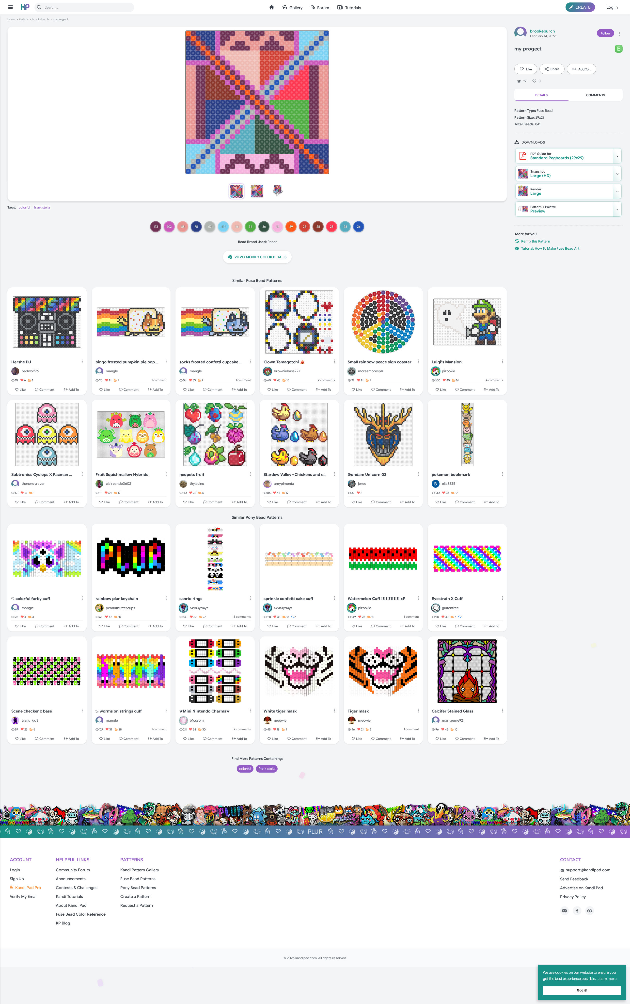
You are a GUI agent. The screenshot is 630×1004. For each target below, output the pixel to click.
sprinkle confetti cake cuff (288, 598)
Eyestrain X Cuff (447, 598)
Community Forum (73, 870)
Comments (595, 95)
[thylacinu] (183, 484)
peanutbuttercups (120, 608)
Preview (543, 209)
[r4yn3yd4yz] (183, 608)
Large (535, 191)
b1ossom (197, 720)
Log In (612, 7)
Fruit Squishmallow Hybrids (121, 474)
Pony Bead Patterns (138, 887)
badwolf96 (30, 371)
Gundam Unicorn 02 (367, 474)
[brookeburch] (520, 33)
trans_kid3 (30, 720)
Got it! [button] (582, 990)
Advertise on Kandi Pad (581, 888)
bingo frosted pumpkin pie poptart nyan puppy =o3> (127, 362)
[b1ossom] (183, 720)
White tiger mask (280, 711)
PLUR (315, 832)
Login (15, 870)
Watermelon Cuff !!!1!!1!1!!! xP (376, 598)
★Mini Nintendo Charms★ (204, 711)
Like (529, 69)
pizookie (448, 371)
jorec (362, 483)
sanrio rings (190, 598)
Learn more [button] (607, 978)
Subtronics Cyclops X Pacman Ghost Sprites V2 (43, 474)
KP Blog (63, 923)
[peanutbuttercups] (99, 608)
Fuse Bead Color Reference (81, 914)
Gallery (295, 7)
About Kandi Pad (71, 905)
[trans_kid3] (15, 720)
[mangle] (99, 371)
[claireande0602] (99, 484)
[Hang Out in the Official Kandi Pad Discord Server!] (564, 910)
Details (541, 95)
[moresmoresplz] (352, 371)
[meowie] (267, 720)
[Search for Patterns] (38, 7)
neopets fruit (192, 474)
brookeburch (40, 19)
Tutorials (353, 7)
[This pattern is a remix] (12, 599)
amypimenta (284, 483)
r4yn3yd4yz (199, 608)
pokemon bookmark (451, 474)
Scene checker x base (31, 711)
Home (272, 7)
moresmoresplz (370, 371)
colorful (24, 207)
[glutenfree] (436, 608)
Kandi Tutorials (69, 896)
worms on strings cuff (121, 711)
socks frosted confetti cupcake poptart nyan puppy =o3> (211, 362)
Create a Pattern (135, 896)
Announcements (71, 878)
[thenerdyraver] (15, 484)
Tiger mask (358, 711)
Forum (323, 7)
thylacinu (197, 483)
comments (326, 380)
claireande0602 (118, 483)
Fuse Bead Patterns (138, 878)
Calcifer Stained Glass (452, 711)
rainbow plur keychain (116, 598)
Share (555, 69)
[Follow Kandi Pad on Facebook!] (577, 910)
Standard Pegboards (557, 156)
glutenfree (450, 608)
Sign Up (17, 878)
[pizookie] (436, 371)
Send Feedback (574, 879)
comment (159, 380)
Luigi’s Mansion (447, 362)
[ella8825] (436, 484)
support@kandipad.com (588, 870)
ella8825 (448, 483)
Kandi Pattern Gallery (139, 870)
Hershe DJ (21, 362)
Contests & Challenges (76, 887)
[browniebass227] (267, 371)
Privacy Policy (573, 896)
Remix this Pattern (535, 241)
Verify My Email (23, 896)
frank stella (42, 207)
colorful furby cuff (33, 598)
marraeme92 (452, 720)
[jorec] (352, 484)
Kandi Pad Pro (28, 887)
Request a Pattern (136, 905)
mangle (112, 371)
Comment (46, 389)
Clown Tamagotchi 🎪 (284, 362)
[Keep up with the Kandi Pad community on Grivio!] (589, 910)
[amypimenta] (267, 484)
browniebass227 (287, 371)
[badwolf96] (15, 371)
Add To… (584, 69)
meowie (280, 720)
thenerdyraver (33, 483)
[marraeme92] (436, 720)
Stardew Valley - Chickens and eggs (296, 474)
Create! (582, 7)
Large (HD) (540, 173)
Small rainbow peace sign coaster (379, 362)
